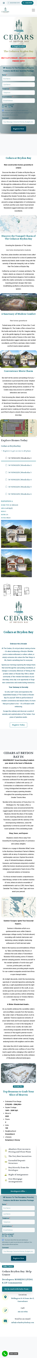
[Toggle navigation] (33, 10)
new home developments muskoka (18, 250)
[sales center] (5, 1353)
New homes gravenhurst (18, 321)
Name (4, 75)
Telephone (6, 89)
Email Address (7, 97)
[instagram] (4, 3)
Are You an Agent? (8, 105)
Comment (5, 118)
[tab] (18, 458)
